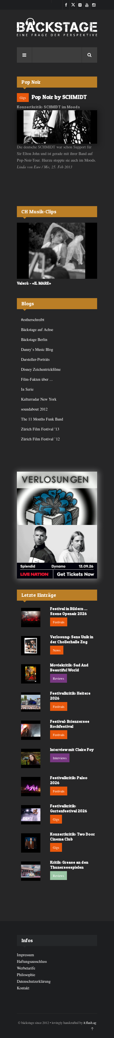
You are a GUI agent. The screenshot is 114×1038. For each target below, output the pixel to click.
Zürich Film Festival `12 (40, 439)
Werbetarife (26, 968)
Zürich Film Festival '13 (40, 429)
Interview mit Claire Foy (72, 749)
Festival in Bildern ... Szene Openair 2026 (68, 611)
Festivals (58, 622)
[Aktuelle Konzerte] (57, 551)
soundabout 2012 (34, 409)
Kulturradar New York (38, 399)
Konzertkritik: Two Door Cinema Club (72, 836)
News (57, 650)
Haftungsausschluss (32, 961)
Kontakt (23, 987)
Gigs (23, 97)
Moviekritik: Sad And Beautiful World (69, 667)
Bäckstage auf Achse (37, 329)
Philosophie (26, 974)
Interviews (60, 758)
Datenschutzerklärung (34, 981)
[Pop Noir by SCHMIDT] (57, 127)
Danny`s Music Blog (37, 349)
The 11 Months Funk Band (42, 419)
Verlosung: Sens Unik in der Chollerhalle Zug (71, 639)
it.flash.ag (90, 1022)
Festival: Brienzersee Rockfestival (69, 724)
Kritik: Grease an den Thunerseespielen (69, 864)
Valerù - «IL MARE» (34, 283)
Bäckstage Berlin (34, 339)
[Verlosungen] (57, 498)
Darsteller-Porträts (35, 359)
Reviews (58, 678)
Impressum (25, 954)
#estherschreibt (32, 319)
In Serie (27, 389)
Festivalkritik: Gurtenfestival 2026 (68, 808)
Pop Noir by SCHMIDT (59, 97)
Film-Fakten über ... (37, 379)
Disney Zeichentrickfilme (41, 369)
